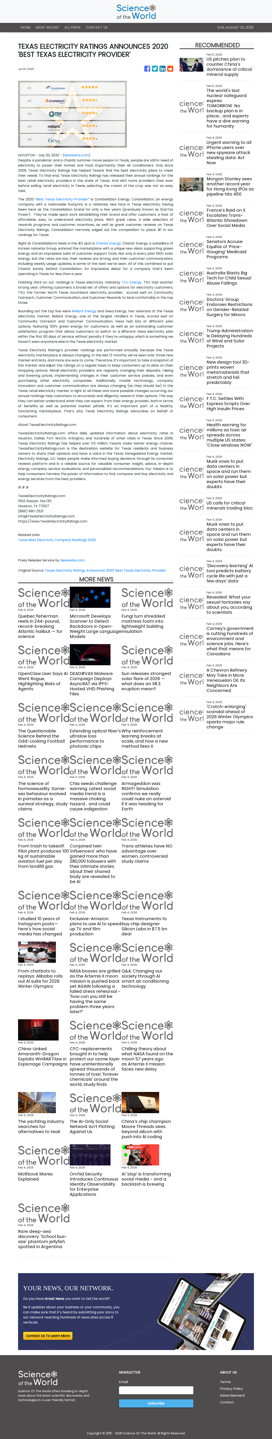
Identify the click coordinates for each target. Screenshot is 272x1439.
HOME (26, 27)
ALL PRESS (72, 27)
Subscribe (156, 1403)
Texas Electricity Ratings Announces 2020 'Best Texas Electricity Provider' (106, 570)
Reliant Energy (84, 311)
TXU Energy (132, 282)
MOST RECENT (47, 27)
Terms (225, 1381)
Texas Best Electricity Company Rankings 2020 (57, 540)
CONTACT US (97, 27)
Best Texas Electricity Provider (62, 199)
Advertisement (232, 1395)
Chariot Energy (108, 243)
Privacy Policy (231, 1388)
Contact (227, 1402)
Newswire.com (76, 155)
